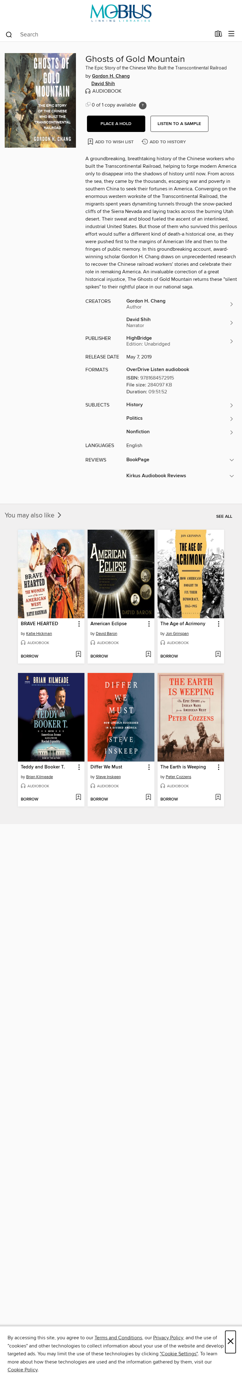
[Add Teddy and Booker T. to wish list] (78, 798)
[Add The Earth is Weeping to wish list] (218, 798)
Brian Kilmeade (39, 776)
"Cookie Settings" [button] (179, 1354)
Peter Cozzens (178, 776)
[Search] (9, 34)
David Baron (106, 633)
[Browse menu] (231, 34)
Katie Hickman (39, 633)
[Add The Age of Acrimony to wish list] (218, 655)
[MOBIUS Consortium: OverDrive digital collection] (121, 13)
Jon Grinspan (177, 633)
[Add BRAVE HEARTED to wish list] (78, 655)
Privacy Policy (168, 1338)
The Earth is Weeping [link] (183, 767)
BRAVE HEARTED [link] (39, 624)
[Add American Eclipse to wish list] (148, 655)
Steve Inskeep (108, 776)
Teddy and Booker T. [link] (43, 767)
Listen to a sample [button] (179, 124)
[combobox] (107, 34)
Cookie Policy (22, 1370)
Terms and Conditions (118, 1338)
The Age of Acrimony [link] (182, 624)
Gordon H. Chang (111, 76)
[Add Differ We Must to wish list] (148, 798)
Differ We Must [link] (106, 767)
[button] (116, 124)
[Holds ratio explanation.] (143, 105)
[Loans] (218, 35)
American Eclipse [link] (108, 624)
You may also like (30, 515)
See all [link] (224, 516)
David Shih (103, 84)
